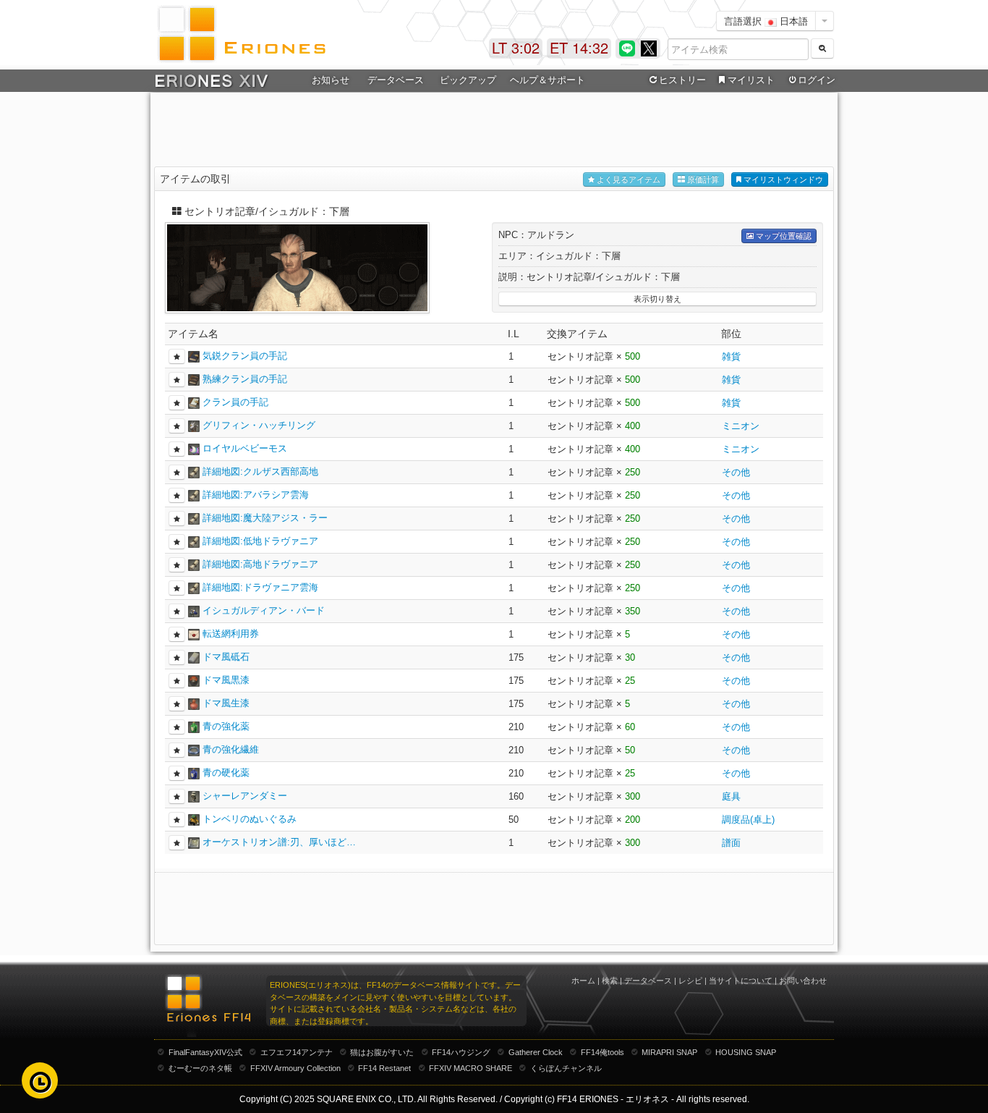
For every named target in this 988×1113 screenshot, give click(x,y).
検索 (610, 980)
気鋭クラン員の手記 (245, 355)
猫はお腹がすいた (382, 1052)
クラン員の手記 (235, 402)
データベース (648, 980)
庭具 (731, 796)
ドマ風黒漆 (226, 679)
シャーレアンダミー (245, 795)
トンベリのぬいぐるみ (250, 818)
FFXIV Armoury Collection (295, 1068)
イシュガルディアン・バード (264, 610)
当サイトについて (740, 980)
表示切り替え (657, 299)
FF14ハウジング (461, 1052)
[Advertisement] (494, 131)
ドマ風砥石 (226, 656)
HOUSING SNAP (745, 1052)
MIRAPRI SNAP (669, 1052)
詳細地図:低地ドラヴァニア (260, 541)
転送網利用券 (231, 633)
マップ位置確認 (783, 236)
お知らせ (330, 80)
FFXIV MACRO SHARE (470, 1068)
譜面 (731, 842)
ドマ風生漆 (226, 703)
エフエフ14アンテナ (296, 1052)
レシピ (690, 980)
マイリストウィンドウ (782, 179)
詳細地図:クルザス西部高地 (260, 471)
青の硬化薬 (226, 772)
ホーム (583, 980)
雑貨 (731, 356)
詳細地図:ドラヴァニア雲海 (260, 587)
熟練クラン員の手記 (245, 378)
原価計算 (702, 179)
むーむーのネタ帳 (200, 1068)
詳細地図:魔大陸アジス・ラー (265, 517)
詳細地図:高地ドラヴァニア (260, 564)
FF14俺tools (602, 1052)
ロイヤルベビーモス (245, 448)
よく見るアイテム (627, 179)
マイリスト (751, 80)
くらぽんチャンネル (566, 1068)
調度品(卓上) (748, 819)
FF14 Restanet (384, 1068)
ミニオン (740, 425)
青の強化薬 (226, 726)
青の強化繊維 (231, 749)
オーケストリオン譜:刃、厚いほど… (279, 842)
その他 (736, 472)
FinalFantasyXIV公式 (205, 1052)
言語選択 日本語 (766, 20)
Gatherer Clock (535, 1052)
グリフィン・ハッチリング (259, 425)
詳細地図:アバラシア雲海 (256, 494)
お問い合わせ (803, 980)
